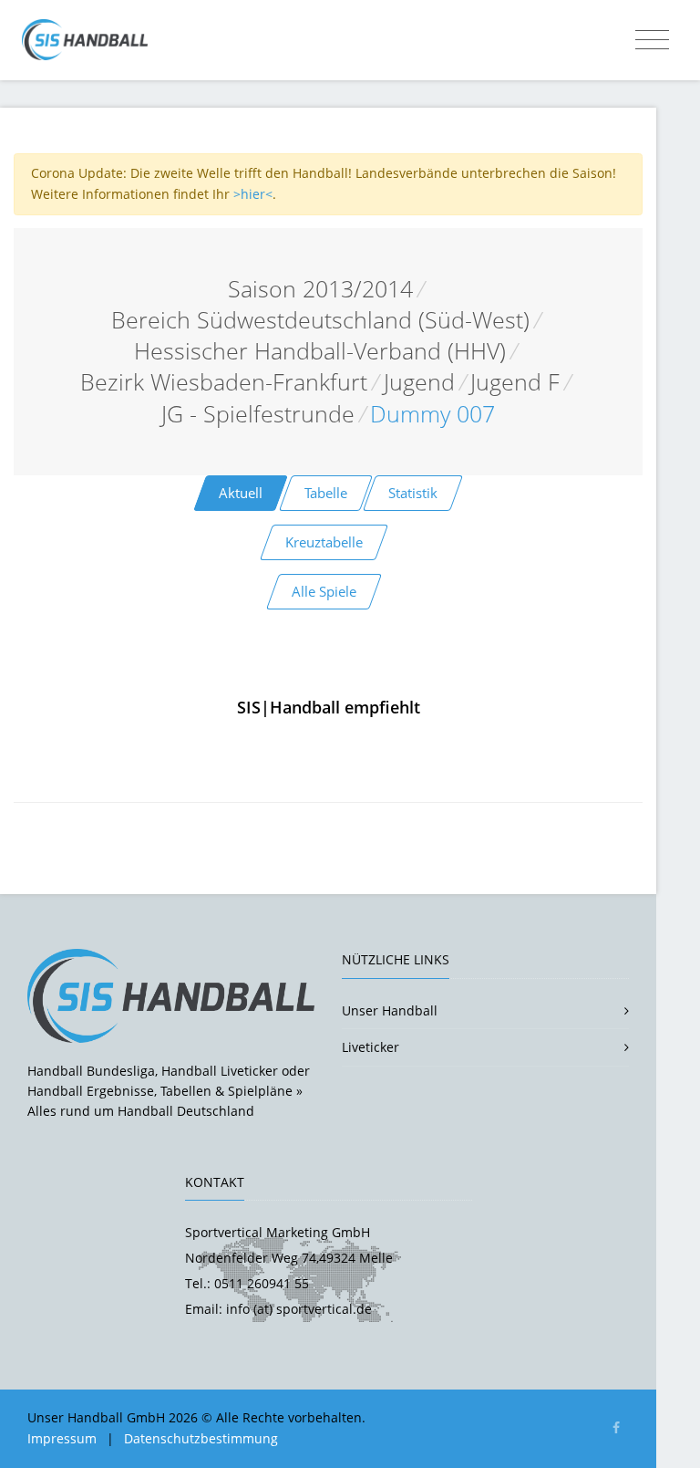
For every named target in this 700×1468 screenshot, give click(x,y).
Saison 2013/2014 (320, 289)
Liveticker (370, 1047)
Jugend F (515, 382)
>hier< (253, 194)
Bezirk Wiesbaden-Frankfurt (223, 382)
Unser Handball (390, 1010)
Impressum (62, 1438)
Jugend (419, 382)
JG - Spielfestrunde (258, 414)
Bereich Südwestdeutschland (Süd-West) (320, 320)
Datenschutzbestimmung (201, 1438)
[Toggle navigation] (652, 40)
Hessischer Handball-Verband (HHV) (320, 351)
